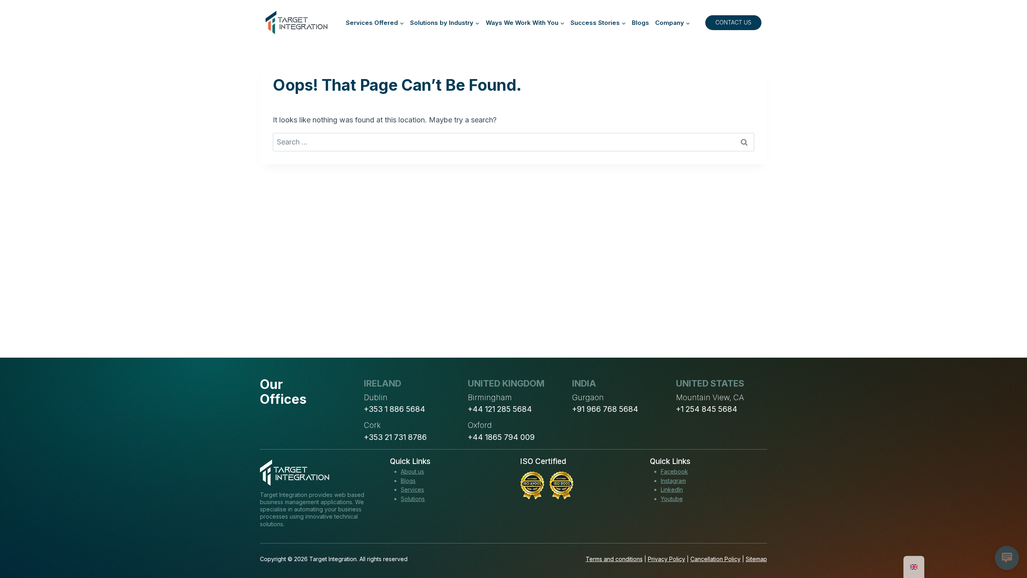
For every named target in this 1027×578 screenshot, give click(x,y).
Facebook (674, 471)
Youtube (672, 498)
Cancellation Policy (715, 559)
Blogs (640, 22)
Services (412, 489)
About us (412, 471)
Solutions (413, 498)
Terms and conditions (614, 559)
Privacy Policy (666, 559)
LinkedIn (672, 489)
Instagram (673, 480)
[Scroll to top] (1006, 542)
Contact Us (733, 22)
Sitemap (756, 559)
